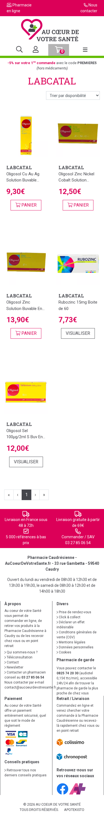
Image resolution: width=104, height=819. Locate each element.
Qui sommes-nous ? (21, 652)
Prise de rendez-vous (74, 612)
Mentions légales (71, 642)
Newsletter (14, 667)
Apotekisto (74, 810)
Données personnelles (75, 647)
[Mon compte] (33, 50)
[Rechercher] (19, 50)
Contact (12, 662)
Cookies (64, 652)
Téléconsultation (19, 657)
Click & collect (69, 617)
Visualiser (78, 333)
